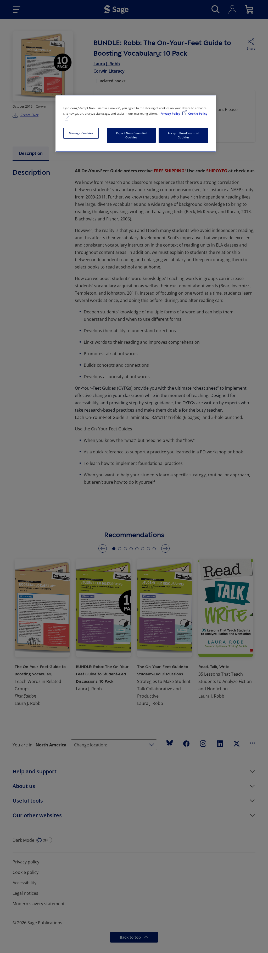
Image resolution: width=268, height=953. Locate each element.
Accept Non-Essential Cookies (183, 135)
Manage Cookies (81, 133)
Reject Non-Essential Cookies (131, 135)
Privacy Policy (170, 113)
